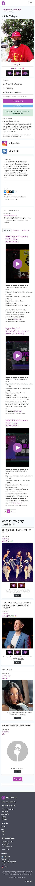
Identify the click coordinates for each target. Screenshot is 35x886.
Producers (17, 92)
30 (9, 616)
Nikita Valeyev (17, 319)
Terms (3, 864)
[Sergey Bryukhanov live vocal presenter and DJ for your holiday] (17, 633)
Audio (3, 829)
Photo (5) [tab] (16, 230)
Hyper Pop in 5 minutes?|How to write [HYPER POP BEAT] (17, 331)
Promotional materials (8, 862)
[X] (10, 191)
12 (5, 616)
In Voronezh (5, 849)
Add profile (5, 814)
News (3, 834)
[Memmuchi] (17, 695)
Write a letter (5, 859)
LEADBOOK (11, 797)
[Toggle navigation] (30, 3)
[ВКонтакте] (5, 191)
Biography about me (10, 215)
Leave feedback (18, 106)
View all (17, 779)
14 (8, 541)
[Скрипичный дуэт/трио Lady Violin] (17, 562)
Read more (17, 595)
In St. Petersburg (6, 847)
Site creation (29, 881)
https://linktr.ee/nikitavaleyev (16, 96)
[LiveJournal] (13, 191)
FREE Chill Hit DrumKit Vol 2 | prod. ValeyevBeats (17, 239)
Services (4, 819)
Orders (3, 817)
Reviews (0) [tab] (25, 230)
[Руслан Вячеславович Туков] (17, 751)
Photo (3, 832)
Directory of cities (7, 841)
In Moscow (4, 844)
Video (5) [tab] (7, 230)
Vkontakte (6, 856)
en (4, 867)
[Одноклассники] (8, 191)
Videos (3, 826)
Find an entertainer (7, 809)
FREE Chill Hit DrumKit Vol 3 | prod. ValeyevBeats (17, 423)
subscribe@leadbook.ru (9, 802)
